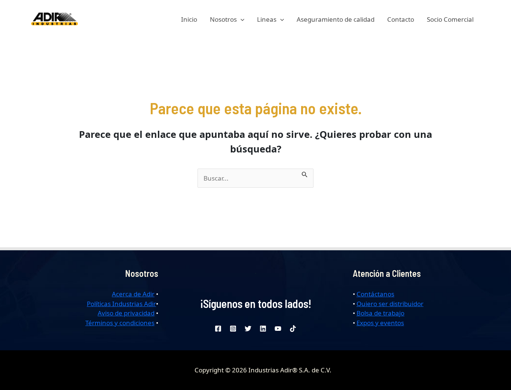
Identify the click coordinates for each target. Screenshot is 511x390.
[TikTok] (293, 328)
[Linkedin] (263, 328)
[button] (240, 19)
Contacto (400, 19)
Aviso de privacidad (126, 313)
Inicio (189, 19)
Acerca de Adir (133, 294)
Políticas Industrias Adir (121, 303)
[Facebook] (218, 328)
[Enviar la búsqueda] (305, 173)
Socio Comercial (450, 19)
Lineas (266, 19)
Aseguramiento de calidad (335, 19)
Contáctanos (375, 294)
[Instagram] (233, 328)
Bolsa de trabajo (380, 313)
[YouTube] (278, 328)
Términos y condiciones (119, 322)
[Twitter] (248, 328)
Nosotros (223, 19)
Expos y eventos (380, 322)
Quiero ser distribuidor (390, 303)
